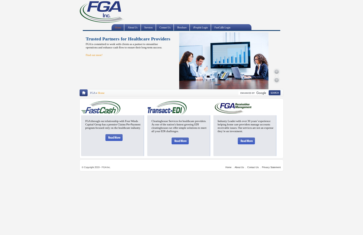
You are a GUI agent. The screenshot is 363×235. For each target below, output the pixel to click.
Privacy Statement (271, 167)
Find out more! (94, 55)
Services (148, 27)
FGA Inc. (102, 12)
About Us (133, 27)
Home (118, 27)
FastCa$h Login (222, 27)
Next (276, 80)
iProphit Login (200, 27)
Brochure (182, 27)
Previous (276, 72)
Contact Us (165, 27)
